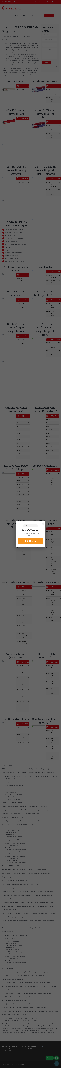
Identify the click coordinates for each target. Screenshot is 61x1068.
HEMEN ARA (30, 541)
